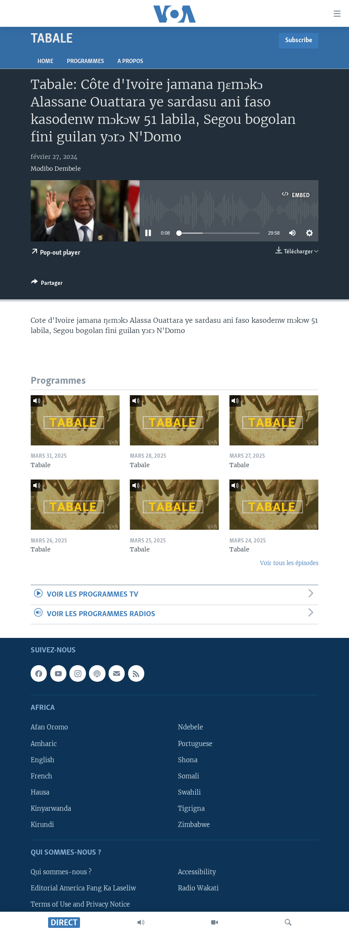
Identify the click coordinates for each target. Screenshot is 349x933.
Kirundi (42, 825)
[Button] (47, 284)
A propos (130, 61)
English (42, 760)
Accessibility (197, 872)
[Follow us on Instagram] (77, 673)
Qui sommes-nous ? (61, 872)
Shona (187, 760)
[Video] (214, 922)
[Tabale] (75, 420)
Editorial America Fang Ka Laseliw (83, 888)
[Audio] (141, 922)
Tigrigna (191, 808)
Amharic (44, 744)
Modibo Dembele (56, 168)
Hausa (40, 792)
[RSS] (136, 673)
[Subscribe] (117, 673)
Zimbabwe (194, 825)
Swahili (189, 792)
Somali (188, 776)
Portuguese (195, 744)
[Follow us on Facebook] (39, 673)
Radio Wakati (198, 888)
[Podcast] (97, 673)
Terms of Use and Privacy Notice (80, 904)
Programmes (85, 61)
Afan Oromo (49, 728)
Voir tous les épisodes (289, 563)
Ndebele (190, 728)
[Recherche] (288, 922)
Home (45, 61)
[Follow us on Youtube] (58, 673)
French (41, 776)
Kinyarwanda (51, 808)
